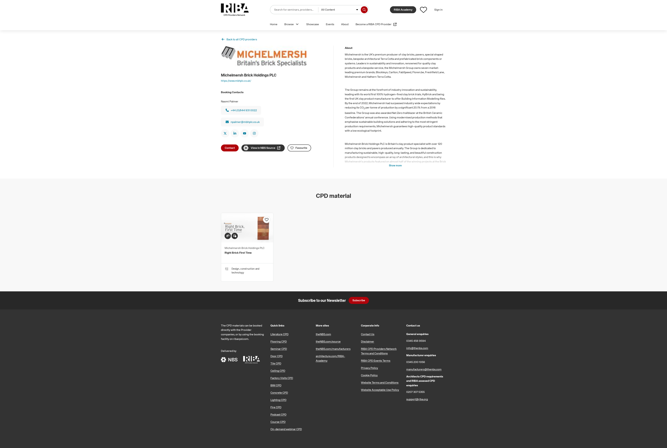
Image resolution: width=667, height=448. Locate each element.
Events (330, 24)
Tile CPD (275, 363)
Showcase (312, 24)
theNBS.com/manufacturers (333, 349)
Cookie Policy (369, 375)
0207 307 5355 (415, 392)
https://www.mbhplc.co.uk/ (236, 81)
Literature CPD (279, 334)
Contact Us (367, 334)
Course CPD (278, 422)
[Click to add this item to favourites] (266, 219)
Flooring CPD (278, 341)
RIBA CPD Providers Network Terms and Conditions (379, 351)
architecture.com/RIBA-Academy (330, 358)
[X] (225, 133)
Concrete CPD (279, 393)
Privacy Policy (369, 368)
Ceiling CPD (277, 371)
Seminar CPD (278, 349)
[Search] (364, 9)
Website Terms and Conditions (379, 382)
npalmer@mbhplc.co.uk (245, 122)
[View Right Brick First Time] (247, 241)
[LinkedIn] (235, 133)
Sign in (438, 10)
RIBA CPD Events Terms (375, 361)
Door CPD (276, 356)
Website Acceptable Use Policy (380, 390)
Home (273, 24)
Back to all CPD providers (242, 39)
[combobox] (339, 9)
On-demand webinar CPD (286, 429)
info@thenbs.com (417, 348)
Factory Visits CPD (281, 378)
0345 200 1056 (415, 362)
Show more (395, 165)
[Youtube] (244, 133)
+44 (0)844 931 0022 (244, 110)
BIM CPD (275, 385)
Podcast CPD (278, 414)
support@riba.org (417, 399)
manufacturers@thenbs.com (424, 369)
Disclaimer (367, 341)
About (345, 24)
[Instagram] (254, 133)
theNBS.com (323, 334)
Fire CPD (275, 407)
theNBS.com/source (328, 341)
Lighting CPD (278, 400)
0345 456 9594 (416, 341)
